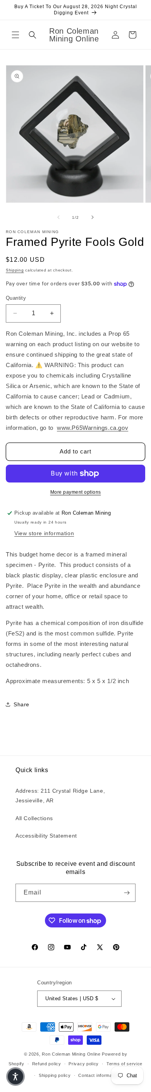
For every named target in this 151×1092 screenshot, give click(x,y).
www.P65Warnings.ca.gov (92, 427)
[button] (15, 34)
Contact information (99, 1075)
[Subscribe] (126, 893)
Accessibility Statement (46, 836)
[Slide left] (58, 217)
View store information (44, 533)
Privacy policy (84, 1063)
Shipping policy (55, 1075)
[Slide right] (92, 217)
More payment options (75, 492)
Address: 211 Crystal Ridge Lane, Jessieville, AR (60, 796)
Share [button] (21, 704)
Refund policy (46, 1063)
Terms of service (124, 1063)
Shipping (15, 270)
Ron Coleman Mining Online (71, 1054)
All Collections (34, 818)
